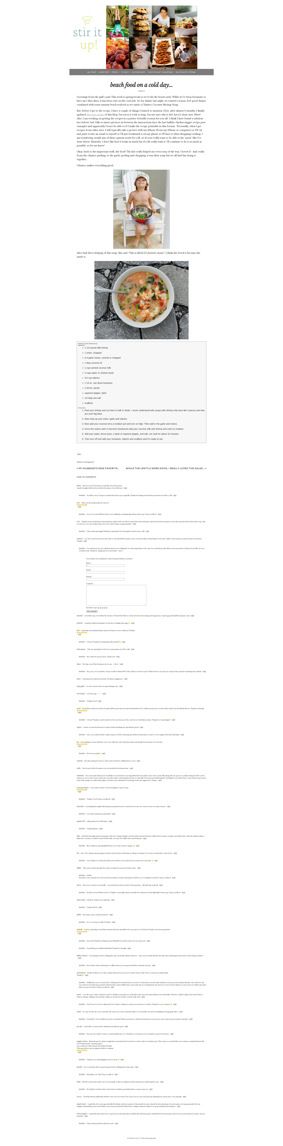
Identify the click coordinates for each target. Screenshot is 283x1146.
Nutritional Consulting (160, 72)
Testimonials (138, 72)
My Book (91, 72)
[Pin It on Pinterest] (79, 454)
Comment (89, 583)
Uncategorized (89, 462)
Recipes (125, 72)
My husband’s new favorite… (98, 468)
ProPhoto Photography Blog (148, 1138)
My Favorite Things (186, 72)
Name (88, 563)
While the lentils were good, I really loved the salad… (166, 468)
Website (89, 577)
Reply (125, 488)
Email (88, 570)
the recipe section (95, 114)
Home (115, 72)
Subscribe (104, 72)
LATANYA (79, 1097)
